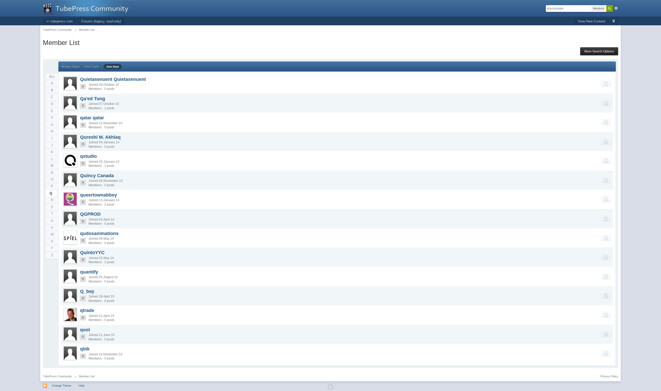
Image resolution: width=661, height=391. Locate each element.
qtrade (87, 310)
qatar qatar (92, 117)
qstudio (88, 156)
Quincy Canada (97, 175)
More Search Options (599, 51)
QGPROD (90, 214)
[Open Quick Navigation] (613, 21)
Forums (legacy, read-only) (101, 21)
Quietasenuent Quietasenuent (113, 79)
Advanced (616, 8)
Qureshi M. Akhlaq (100, 137)
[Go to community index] (87, 8)
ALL (52, 77)
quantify (89, 272)
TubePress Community (57, 376)
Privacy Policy (609, 376)
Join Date (112, 66)
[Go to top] (330, 387)
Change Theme (61, 385)
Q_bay (87, 291)
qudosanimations (99, 233)
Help (81, 385)
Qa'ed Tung (92, 98)
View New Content (591, 21)
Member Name (70, 66)
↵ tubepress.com (60, 21)
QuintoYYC (92, 252)
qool (85, 329)
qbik (85, 348)
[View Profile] (70, 83)
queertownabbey (98, 195)
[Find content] (606, 83)
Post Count (92, 66)
